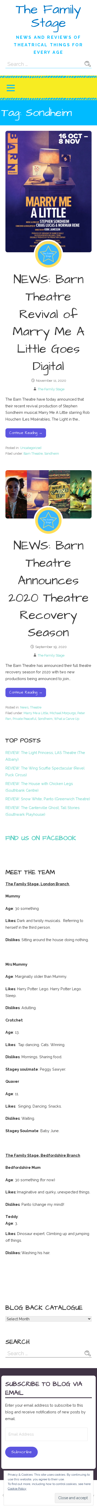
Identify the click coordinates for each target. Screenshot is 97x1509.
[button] (11, 88)
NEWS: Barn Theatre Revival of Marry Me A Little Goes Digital (48, 323)
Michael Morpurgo (63, 713)
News (24, 707)
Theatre (35, 707)
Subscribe (21, 1452)
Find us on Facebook (40, 838)
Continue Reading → (25, 433)
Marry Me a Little (36, 713)
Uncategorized (30, 448)
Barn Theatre (33, 453)
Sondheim (51, 453)
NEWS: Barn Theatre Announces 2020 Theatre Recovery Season (48, 589)
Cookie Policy (17, 1488)
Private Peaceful (24, 719)
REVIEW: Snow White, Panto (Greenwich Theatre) (47, 799)
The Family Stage (48, 16)
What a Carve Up (66, 719)
